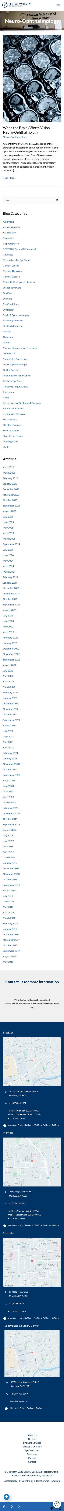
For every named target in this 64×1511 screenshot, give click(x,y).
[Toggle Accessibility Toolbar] (6, 1497)
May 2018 (8, 906)
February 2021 (10, 753)
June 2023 (8, 621)
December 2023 (11, 588)
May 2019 (8, 846)
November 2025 (11, 494)
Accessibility (10, 1480)
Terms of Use (42, 1480)
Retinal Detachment (13, 408)
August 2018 (9, 890)
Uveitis (6, 446)
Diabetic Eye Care (12, 287)
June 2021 (8, 736)
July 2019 (8, 835)
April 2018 (8, 912)
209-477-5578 (34, 1114)
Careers (32, 1458)
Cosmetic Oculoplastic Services (19, 282)
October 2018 (10, 879)
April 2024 (8, 566)
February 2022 (10, 692)
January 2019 (10, 862)
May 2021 (8, 742)
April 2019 (8, 851)
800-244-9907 (32, 1110)
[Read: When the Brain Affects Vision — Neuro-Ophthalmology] (32, 77)
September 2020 (11, 774)
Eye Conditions (11, 304)
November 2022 (11, 654)
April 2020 (8, 796)
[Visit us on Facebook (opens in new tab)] (4, 1506)
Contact (32, 1462)
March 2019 (9, 857)
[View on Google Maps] (32, 1061)
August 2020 (9, 780)
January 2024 (10, 582)
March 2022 (9, 686)
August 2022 (9, 665)
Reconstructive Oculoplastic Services (22, 403)
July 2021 (8, 731)
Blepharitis (8, 238)
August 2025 (9, 511)
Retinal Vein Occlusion (14, 413)
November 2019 (11, 813)
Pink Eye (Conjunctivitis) (15, 386)
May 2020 (8, 791)
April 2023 (8, 632)
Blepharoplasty (11, 243)
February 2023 (10, 637)
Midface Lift (9, 353)
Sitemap (55, 1480)
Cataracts (8, 254)
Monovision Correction (15, 359)
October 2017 (10, 945)
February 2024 (10, 577)
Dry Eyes (7, 293)
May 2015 (8, 961)
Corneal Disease (11, 276)
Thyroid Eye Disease (13, 435)
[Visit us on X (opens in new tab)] (19, 1506)
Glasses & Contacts (32, 1446)
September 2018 (11, 884)
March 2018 (9, 917)
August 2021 (9, 725)
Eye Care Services (32, 1443)
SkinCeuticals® (11, 430)
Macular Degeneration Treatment (20, 348)
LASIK (6, 342)
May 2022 (8, 675)
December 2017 (11, 934)
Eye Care (7, 298)
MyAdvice (47, 1475)
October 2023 (10, 599)
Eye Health (8, 309)
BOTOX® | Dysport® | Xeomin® (19, 249)
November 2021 (11, 709)
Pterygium (8, 392)
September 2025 (11, 505)
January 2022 (10, 698)
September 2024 (11, 544)
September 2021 (11, 720)
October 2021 (10, 714)
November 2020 (11, 763)
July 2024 (8, 549)
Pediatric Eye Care (12, 381)
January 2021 (10, 758)
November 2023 (11, 593)
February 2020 (10, 807)
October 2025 (10, 500)
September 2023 (11, 604)
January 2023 (10, 643)
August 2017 (9, 956)
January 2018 (10, 928)
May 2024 (8, 560)
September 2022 (11, 659)
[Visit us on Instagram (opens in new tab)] (11, 1506)
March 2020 (9, 802)
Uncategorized (10, 441)
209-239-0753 (34, 1214)
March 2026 (9, 472)
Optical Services (11, 370)
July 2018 (8, 895)
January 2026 (10, 483)
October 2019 (10, 818)
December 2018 (11, 868)
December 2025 (11, 489)
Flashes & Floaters (12, 326)
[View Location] (6, 1092)
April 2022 (8, 681)
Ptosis (6, 397)
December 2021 (11, 703)
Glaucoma (8, 337)
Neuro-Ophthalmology (15, 137)
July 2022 (8, 670)
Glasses (7, 331)
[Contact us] (51, 1506)
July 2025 (8, 516)
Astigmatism (9, 232)
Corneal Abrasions (12, 271)
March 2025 (9, 538)
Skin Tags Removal (12, 424)
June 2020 (8, 785)
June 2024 (8, 555)
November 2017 (11, 939)
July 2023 (8, 615)
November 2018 (11, 873)
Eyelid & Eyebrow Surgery (16, 315)
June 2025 (8, 522)
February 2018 (10, 923)
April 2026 (8, 467)
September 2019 (11, 824)
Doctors (32, 1439)
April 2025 (8, 533)
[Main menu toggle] (58, 5)
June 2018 (8, 901)
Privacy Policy (26, 1480)
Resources (32, 1454)
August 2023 (9, 610)
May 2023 (8, 626)
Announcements (11, 227)
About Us (32, 1435)
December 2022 (11, 648)
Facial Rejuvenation (13, 320)
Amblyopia (8, 221)
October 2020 (10, 769)
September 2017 (11, 950)
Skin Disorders (10, 419)
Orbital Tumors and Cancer (17, 375)
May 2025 (8, 527)
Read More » (9, 178)
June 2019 (8, 840)
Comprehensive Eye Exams (17, 260)
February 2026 (10, 478)
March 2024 (9, 571)
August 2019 (9, 829)
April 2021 (8, 747)
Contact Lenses (11, 265)
